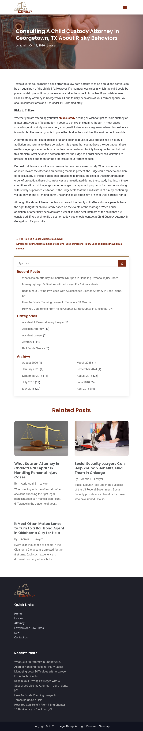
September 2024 (87, 369)
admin (23, 45)
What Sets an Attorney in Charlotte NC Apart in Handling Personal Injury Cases (70, 278)
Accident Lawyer (32, 335)
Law (17, 632)
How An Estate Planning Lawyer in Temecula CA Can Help (57, 302)
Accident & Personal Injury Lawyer (43, 322)
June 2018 (83, 382)
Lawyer (51, 45)
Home (18, 613)
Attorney (27, 342)
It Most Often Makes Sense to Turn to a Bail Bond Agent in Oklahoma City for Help (39, 528)
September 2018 (32, 375)
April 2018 (83, 388)
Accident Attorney (33, 328)
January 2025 (30, 369)
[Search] (122, 263)
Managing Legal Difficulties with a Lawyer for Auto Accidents (60, 284)
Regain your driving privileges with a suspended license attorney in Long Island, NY (41, 685)
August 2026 (30, 362)
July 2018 (28, 382)
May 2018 (28, 388)
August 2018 (84, 375)
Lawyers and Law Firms (29, 628)
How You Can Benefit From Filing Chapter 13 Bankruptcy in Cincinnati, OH (67, 308)
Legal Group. (66, 726)
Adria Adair (28, 483)
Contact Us (21, 637)
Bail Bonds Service (33, 348)
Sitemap (104, 726)
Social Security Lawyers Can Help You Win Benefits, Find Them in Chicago (100, 468)
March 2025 (84, 362)
